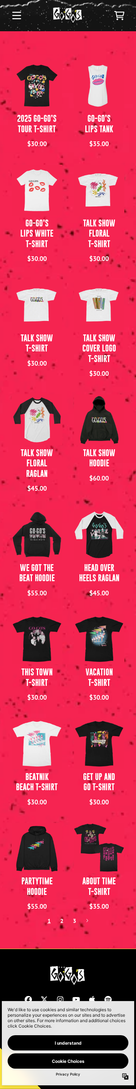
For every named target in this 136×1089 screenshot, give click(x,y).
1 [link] (49, 920)
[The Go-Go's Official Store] (68, 15)
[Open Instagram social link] (60, 1000)
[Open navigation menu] (17, 16)
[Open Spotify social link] (108, 1000)
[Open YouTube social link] (76, 1000)
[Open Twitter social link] (44, 1000)
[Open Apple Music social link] (92, 1000)
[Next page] (87, 920)
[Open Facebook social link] (28, 1000)
